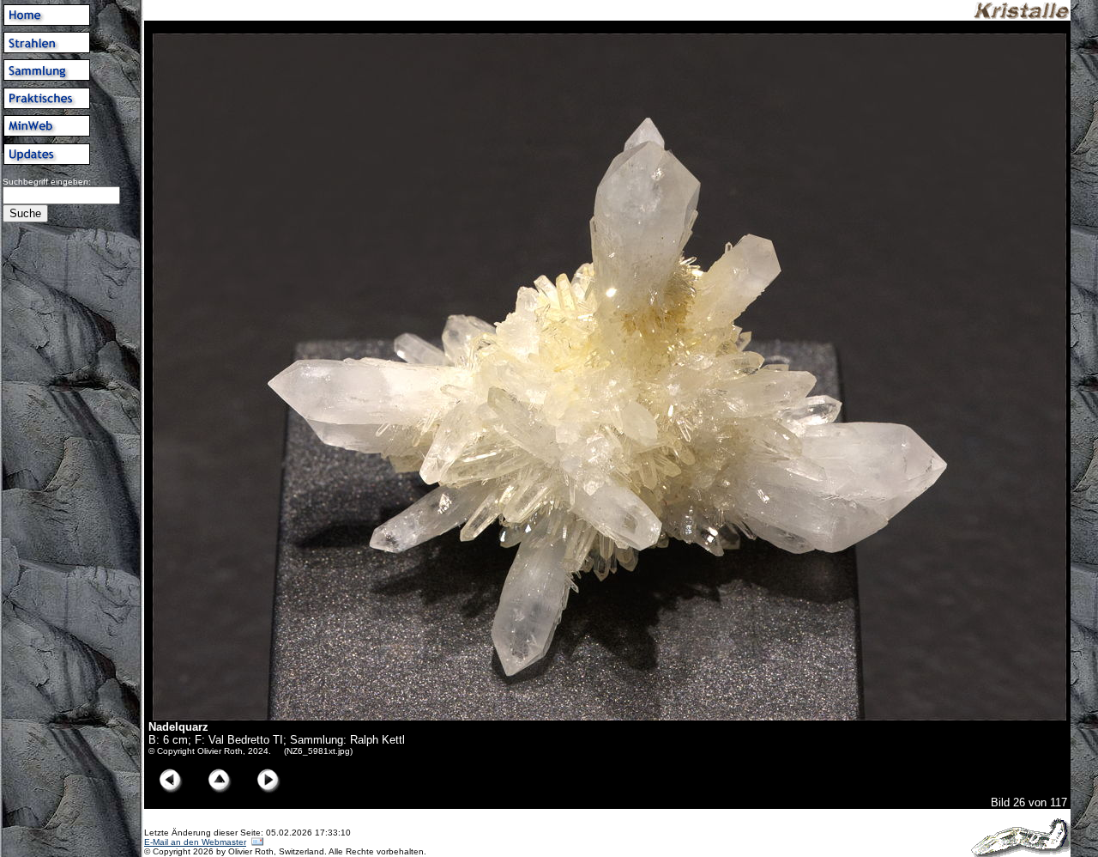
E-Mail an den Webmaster (195, 842)
